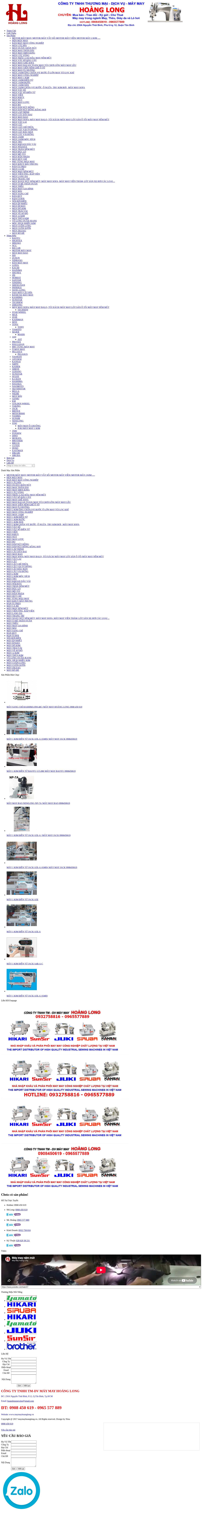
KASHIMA (17, 297)
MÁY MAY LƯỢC (20, 102)
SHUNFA (16, 273)
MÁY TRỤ (17, 142)
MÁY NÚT (17, 100)
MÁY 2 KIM (18, 137)
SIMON (15, 369)
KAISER (16, 366)
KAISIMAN (17, 319)
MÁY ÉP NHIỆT (19, 203)
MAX (14, 314)
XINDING (17, 282)
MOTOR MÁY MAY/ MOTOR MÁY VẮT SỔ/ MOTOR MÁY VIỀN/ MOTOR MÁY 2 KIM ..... (56, 38)
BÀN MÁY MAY (20, 263)
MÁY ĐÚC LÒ (19, 152)
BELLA (15, 391)
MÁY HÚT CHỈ (19, 159)
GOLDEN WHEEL (21, 403)
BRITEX (16, 411)
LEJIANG (16, 371)
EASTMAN (17, 450)
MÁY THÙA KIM (20, 218)
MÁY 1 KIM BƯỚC (21, 82)
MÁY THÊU (18, 186)
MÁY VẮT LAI (19, 122)
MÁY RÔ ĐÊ (18, 233)
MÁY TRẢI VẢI (19, 211)
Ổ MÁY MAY (18, 349)
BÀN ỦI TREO (19, 166)
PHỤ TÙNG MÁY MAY (23, 161)
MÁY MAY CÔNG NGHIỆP (25, 75)
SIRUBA (16, 455)
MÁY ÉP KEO (18, 206)
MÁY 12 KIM (18, 216)
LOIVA (15, 265)
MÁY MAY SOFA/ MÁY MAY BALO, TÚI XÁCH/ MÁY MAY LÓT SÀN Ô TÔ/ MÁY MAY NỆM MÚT (60, 119)
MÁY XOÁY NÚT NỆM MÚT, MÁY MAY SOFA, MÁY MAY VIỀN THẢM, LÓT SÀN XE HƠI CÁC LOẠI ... (63, 181)
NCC (14, 245)
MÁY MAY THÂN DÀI (23, 50)
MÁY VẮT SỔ (19, 90)
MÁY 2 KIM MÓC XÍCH (23, 139)
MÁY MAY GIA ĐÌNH (22, 189)
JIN (13, 275)
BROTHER (17, 440)
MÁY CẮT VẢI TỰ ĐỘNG (25, 129)
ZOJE (14, 317)
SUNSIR (16, 418)
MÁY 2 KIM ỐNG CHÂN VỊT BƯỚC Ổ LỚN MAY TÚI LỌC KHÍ (43, 72)
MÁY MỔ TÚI (19, 154)
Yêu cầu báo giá (8, 1430)
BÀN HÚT (17, 196)
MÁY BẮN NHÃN (21, 156)
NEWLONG (17, 421)
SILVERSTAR (18, 389)
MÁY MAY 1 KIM (20, 77)
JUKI (14, 423)
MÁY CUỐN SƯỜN (21, 228)
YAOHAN (17, 356)
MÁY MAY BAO (20, 117)
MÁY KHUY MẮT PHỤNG (25, 164)
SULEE (15, 376)
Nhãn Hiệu (11, 235)
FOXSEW (16, 433)
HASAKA (17, 384)
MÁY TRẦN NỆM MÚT (23, 149)
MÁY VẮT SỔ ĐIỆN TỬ (23, 92)
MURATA (16, 438)
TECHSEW (17, 302)
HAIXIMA (17, 270)
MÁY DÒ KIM (19, 208)
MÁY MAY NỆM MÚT (23, 171)
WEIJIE (15, 394)
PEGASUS (17, 352)
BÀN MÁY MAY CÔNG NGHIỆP (28, 43)
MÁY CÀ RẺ (18, 169)
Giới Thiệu (11, 33)
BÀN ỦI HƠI (18, 198)
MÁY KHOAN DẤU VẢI (24, 144)
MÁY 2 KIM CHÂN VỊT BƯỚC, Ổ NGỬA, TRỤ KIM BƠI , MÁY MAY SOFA (48, 87)
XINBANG (17, 260)
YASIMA (16, 416)
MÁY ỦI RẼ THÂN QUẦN (25, 184)
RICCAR (16, 248)
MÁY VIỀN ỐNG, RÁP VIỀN (26, 174)
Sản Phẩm (11, 35)
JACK (15, 408)
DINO (15, 436)
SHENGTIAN (18, 285)
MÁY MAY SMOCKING (23, 53)
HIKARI (16, 453)
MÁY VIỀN (17, 95)
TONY (15, 324)
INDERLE (17, 287)
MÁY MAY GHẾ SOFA (23, 63)
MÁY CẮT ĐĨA (19, 45)
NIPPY (15, 364)
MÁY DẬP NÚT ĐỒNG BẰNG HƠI (29, 110)
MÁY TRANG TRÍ (21, 179)
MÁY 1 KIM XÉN (20, 85)
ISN (14, 255)
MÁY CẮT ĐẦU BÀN (22, 132)
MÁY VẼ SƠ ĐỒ (20, 213)
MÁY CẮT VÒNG (20, 55)
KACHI (15, 268)
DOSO (15, 448)
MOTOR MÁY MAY (21, 250)
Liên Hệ (10, 463)
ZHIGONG (17, 305)
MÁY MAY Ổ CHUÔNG (23, 70)
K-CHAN (16, 379)
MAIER (15, 332)
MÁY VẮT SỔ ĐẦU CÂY (24, 60)
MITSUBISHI (18, 413)
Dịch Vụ (10, 460)
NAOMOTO (18, 386)
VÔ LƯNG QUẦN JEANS (24, 221)
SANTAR (16, 280)
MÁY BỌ (16, 105)
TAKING (16, 406)
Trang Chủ (11, 30)
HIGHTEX (17, 240)
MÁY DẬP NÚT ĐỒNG (23, 107)
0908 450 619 (7, 1424)
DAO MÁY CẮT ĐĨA (22, 292)
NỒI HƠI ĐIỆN (19, 201)
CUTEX (16, 445)
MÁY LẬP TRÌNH (20, 112)
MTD (14, 322)
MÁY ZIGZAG (19, 231)
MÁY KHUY (18, 97)
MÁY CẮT (17, 124)
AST (14, 337)
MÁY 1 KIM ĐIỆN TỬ (22, 80)
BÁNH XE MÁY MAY (22, 295)
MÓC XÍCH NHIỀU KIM (24, 223)
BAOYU (16, 238)
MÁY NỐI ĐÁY (19, 147)
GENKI (15, 398)
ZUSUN (16, 258)
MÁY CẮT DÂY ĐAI (22, 114)
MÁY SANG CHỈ (20, 193)
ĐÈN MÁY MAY (20, 40)
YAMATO (16, 329)
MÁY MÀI (17, 191)
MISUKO (16, 243)
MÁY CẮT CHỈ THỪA (23, 127)
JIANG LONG (18, 290)
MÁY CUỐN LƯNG (21, 226)
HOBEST (16, 277)
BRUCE (16, 443)
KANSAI (16, 361)
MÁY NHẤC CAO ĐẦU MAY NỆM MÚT (32, 58)
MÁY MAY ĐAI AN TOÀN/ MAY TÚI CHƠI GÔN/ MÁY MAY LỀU (44, 65)
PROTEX (16, 342)
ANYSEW (17, 359)
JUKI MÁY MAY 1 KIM (29, 428)
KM (14, 401)
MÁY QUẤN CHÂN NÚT (24, 48)
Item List (10, 458)
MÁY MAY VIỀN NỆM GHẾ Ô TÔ (28, 68)
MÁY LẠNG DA (20, 176)
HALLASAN (18, 344)
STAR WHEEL (19, 312)
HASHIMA (17, 381)
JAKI (14, 431)
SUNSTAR (17, 300)
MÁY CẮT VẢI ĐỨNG (23, 134)
